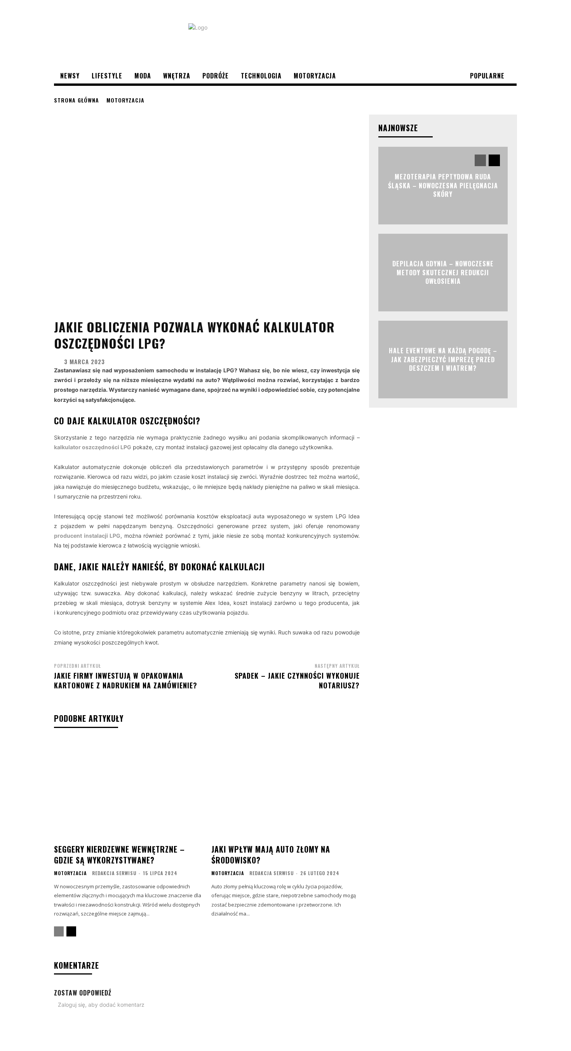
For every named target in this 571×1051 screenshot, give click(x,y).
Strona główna (76, 100)
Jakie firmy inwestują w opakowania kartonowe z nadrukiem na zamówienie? (125, 680)
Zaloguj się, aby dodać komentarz (101, 1004)
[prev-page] (59, 931)
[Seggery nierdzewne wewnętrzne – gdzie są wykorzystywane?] (128, 789)
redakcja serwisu (114, 873)
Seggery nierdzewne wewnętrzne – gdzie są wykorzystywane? (119, 854)
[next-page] (71, 931)
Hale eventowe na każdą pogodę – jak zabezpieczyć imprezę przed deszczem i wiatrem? (443, 359)
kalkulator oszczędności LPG (92, 447)
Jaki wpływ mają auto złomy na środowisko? (270, 854)
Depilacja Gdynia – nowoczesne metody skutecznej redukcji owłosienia (443, 272)
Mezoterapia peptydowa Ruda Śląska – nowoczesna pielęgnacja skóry (443, 185)
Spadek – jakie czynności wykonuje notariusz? (297, 680)
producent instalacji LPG (87, 535)
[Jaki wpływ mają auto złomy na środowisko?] (285, 789)
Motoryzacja (125, 100)
